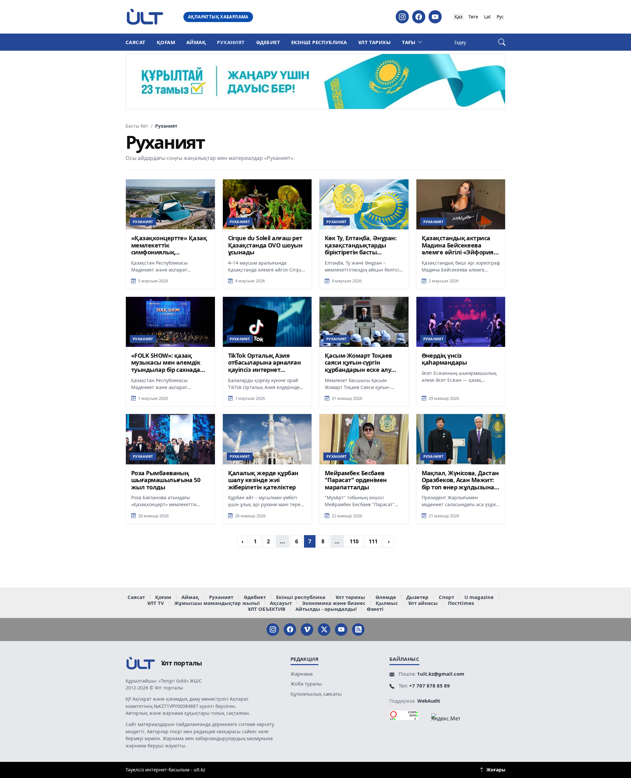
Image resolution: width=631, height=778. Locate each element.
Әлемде (385, 597)
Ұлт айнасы (423, 603)
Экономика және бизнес (333, 603)
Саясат (136, 42)
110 (354, 541)
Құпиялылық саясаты (316, 693)
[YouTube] (435, 16)
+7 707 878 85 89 (429, 685)
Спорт (446, 597)
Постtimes (461, 603)
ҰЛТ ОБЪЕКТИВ (266, 609)
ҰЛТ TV (155, 603)
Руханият (231, 42)
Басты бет (137, 126)
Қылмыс (387, 603)
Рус (500, 16)
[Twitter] (324, 629)
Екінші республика (319, 42)
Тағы (409, 42)
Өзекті (375, 609)
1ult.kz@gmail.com (440, 673)
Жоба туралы (306, 683)
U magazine (479, 597)
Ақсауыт (281, 603)
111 (373, 541)
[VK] (307, 629)
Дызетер (417, 597)
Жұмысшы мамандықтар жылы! (217, 603)
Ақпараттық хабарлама (218, 17)
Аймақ (196, 42)
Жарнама (302, 673)
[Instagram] (402, 16)
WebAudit (428, 701)
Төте (473, 16)
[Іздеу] (501, 42)
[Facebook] (418, 16)
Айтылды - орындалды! (326, 609)
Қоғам (166, 42)
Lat (487, 16)
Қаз (458, 16)
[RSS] (358, 629)
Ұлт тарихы (374, 42)
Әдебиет (268, 42)
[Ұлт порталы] (145, 16)
